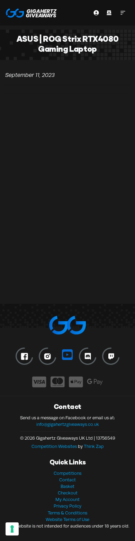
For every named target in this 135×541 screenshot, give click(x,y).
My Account (67, 499)
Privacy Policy (67, 506)
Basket (67, 486)
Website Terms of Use (67, 519)
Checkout (68, 493)
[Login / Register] (96, 13)
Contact (67, 480)
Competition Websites (54, 446)
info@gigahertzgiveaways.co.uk (67, 424)
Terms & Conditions (67, 513)
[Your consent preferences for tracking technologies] (12, 528)
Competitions (67, 473)
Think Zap (94, 446)
